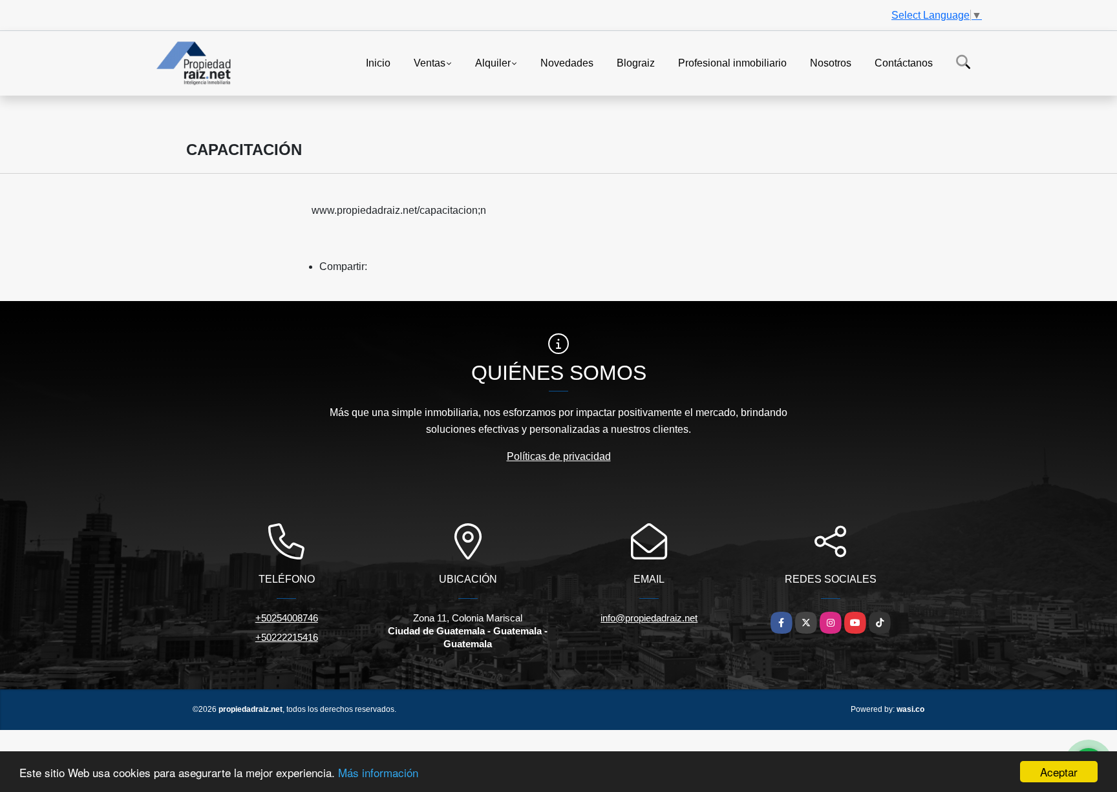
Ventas (429, 62)
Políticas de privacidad (559, 456)
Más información (378, 772)
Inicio (378, 62)
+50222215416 (286, 637)
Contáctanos (904, 62)
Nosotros (830, 62)
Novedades (566, 62)
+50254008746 (286, 617)
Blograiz (636, 62)
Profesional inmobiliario (732, 62)
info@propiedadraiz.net (649, 617)
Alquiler (493, 62)
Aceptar (1059, 772)
